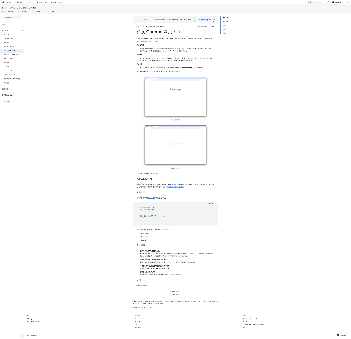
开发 (17, 12)
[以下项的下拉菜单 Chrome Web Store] (66, 12)
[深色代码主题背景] (210, 203)
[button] (11, 31)
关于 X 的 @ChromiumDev (250, 319)
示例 (47, 12)
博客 (46, 2)
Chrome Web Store (58, 12)
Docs (4, 8)
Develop (32, 8)
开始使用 (10, 12)
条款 (28, 335)
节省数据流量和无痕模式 (175, 187)
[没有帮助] (213, 26)
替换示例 (155, 173)
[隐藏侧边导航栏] (22, 336)
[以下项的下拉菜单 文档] (33, 2)
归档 (136, 324)
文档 (29, 2)
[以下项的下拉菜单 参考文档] (42, 12)
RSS (244, 327)
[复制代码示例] (213, 203)
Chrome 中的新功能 (57, 2)
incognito (175, 184)
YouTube (245, 322)
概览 (3, 12)
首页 (137, 26)
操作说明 (24, 12)
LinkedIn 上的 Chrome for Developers (253, 324)
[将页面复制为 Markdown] (180, 32)
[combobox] (315, 2)
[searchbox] (12, 17)
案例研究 (39, 2)
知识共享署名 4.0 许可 (161, 301)
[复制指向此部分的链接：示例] (143, 280)
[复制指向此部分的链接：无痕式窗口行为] (153, 179)
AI (31, 12)
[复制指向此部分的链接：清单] (143, 192)
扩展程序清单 (151, 198)
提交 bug (29, 319)
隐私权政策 (34, 335)
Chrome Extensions (18, 8)
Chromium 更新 (139, 319)
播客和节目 (138, 327)
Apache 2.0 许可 (189, 301)
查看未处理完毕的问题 (33, 322)
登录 (347, 2)
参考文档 (37, 12)
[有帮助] (210, 26)
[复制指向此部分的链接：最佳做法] (147, 245)
